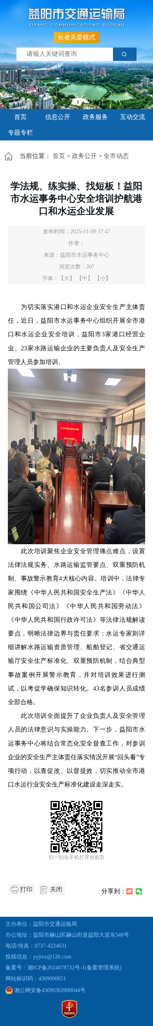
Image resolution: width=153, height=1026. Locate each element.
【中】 (84, 278)
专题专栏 (20, 132)
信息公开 (57, 117)
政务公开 (84, 156)
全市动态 (116, 156)
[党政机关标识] (69, 1016)
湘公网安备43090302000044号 (49, 990)
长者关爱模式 (76, 37)
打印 (26, 889)
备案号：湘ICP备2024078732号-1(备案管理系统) (63, 968)
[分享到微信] (139, 891)
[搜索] (125, 54)
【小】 (103, 278)
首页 (20, 117)
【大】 (66, 278)
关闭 (56, 889)
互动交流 (132, 117)
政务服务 (95, 117)
